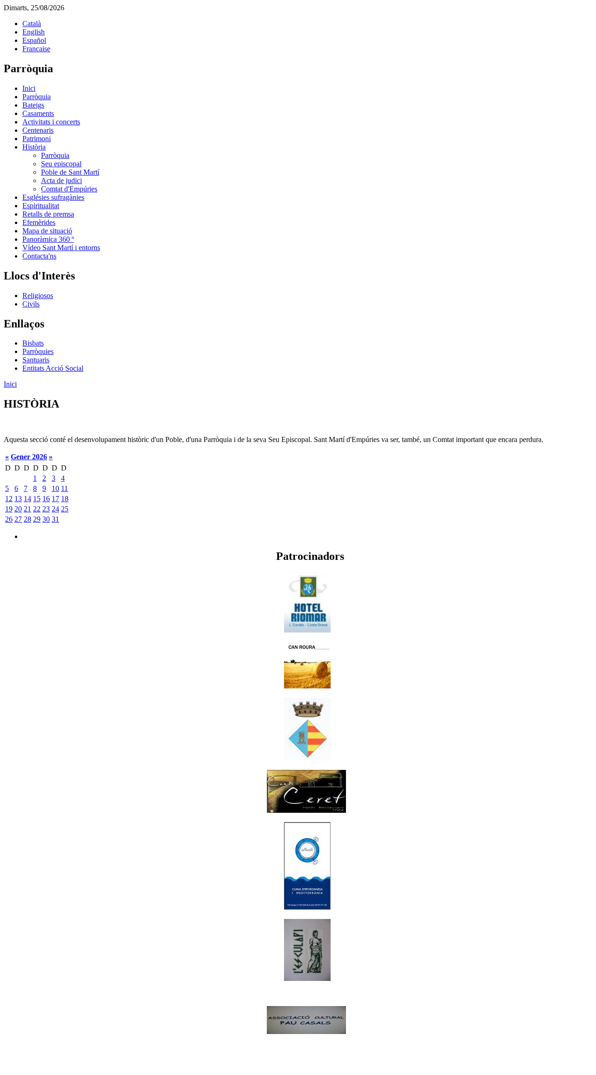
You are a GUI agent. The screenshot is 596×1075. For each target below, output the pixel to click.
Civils (31, 304)
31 (55, 519)
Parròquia (36, 97)
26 (9, 519)
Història (34, 147)
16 (46, 499)
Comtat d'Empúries (69, 189)
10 (55, 488)
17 (55, 499)
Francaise (36, 49)
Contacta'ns (39, 256)
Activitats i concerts (51, 122)
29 (37, 519)
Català (31, 23)
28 (27, 519)
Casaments (38, 113)
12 (9, 499)
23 (46, 509)
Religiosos (37, 295)
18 (64, 499)
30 (46, 519)
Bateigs (33, 105)
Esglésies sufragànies (53, 197)
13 (18, 499)
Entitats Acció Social (52, 368)
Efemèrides (38, 222)
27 (18, 519)
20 (18, 509)
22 (37, 509)
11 (64, 488)
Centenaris (38, 130)
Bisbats (33, 343)
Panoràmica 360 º (48, 239)
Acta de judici (61, 180)
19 (9, 509)
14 (27, 499)
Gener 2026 (29, 457)
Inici (28, 88)
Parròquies (38, 351)
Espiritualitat (40, 206)
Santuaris (35, 360)
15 (37, 499)
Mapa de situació (47, 231)
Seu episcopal (61, 164)
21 (27, 509)
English (33, 32)
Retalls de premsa (48, 214)
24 (55, 509)
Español (34, 40)
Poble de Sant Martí (70, 172)
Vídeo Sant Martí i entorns (61, 248)
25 (64, 509)
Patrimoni (36, 139)
